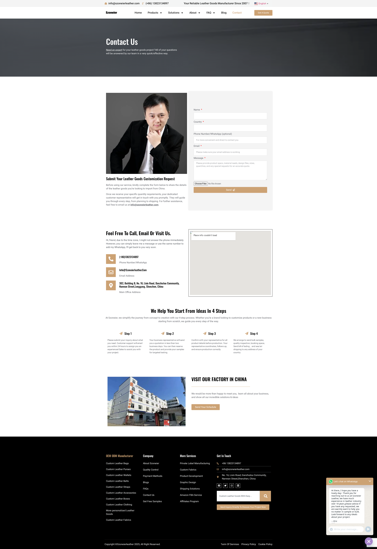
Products (153, 13)
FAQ (208, 13)
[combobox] (238, 496)
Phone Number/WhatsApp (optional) (213, 134)
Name (197, 110)
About (192, 13)
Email (197, 146)
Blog (223, 13)
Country (198, 122)
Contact (237, 13)
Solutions (173, 13)
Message (199, 158)
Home (138, 13)
